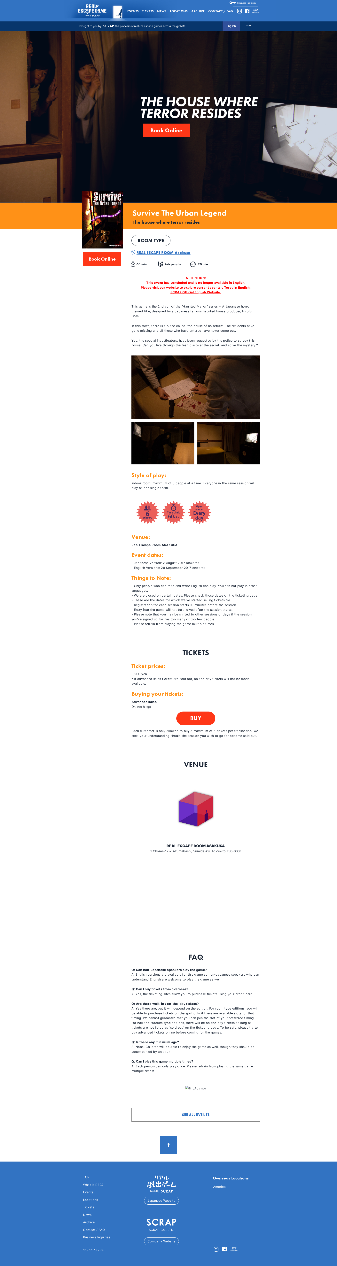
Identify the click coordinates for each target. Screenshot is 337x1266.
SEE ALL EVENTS (195, 1114)
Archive (198, 11)
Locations (179, 11)
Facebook (247, 11)
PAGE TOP (168, 1145)
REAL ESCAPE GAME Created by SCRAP (92, 10)
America (219, 1187)
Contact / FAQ (94, 1230)
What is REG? (93, 1185)
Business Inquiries (246, 3)
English (231, 25)
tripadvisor (256, 11)
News (161, 11)
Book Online (166, 130)
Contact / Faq (220, 11)
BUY (195, 718)
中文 (249, 25)
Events (133, 11)
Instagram (239, 11)
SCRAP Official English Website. (195, 292)
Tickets (148, 11)
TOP (86, 1177)
